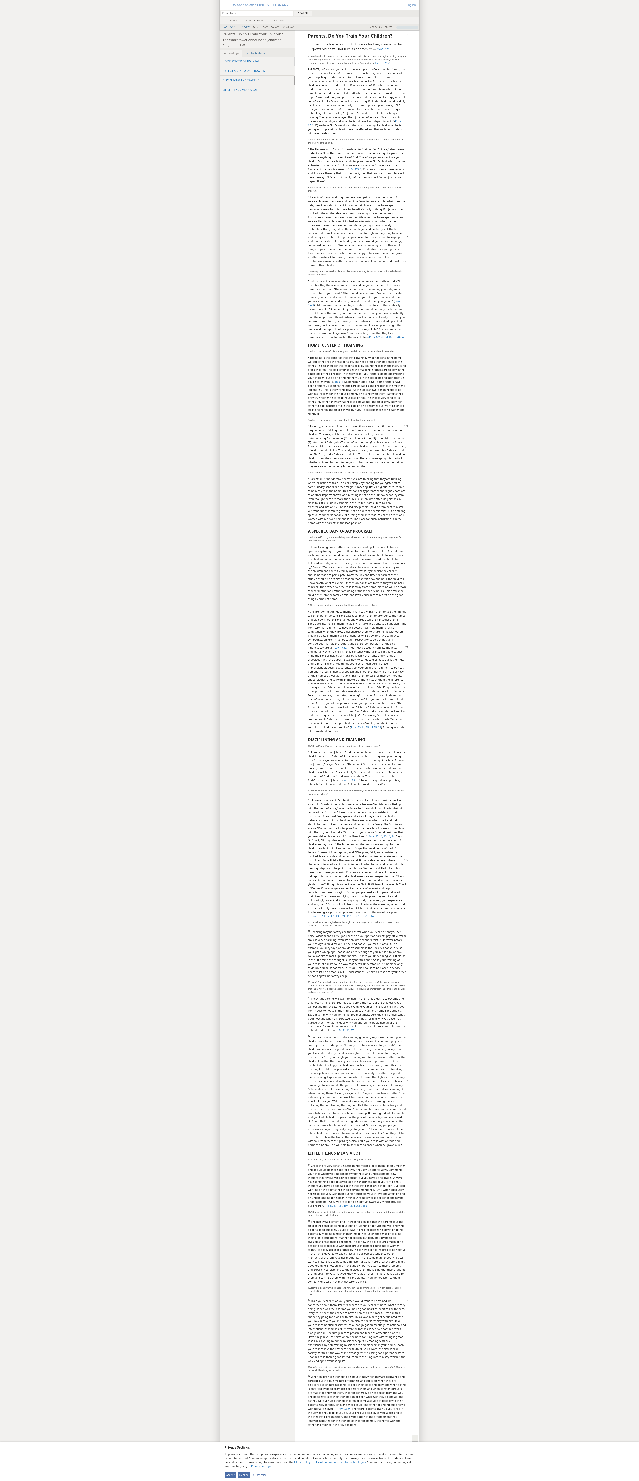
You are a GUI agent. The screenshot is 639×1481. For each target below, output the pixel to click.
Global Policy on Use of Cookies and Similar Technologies (330, 1462)
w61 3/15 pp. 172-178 (237, 27)
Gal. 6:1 (365, 1206)
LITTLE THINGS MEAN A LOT (240, 90)
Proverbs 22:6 (382, 62)
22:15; (358, 916)
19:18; (350, 916)
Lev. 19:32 (341, 647)
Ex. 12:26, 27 (346, 1030)
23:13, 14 (389, 836)
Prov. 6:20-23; (377, 337)
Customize (260, 1475)
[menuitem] (416, 13)
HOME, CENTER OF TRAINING (241, 61)
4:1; (332, 916)
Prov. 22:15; (376, 836)
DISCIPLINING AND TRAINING (241, 80)
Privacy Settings (261, 1466)
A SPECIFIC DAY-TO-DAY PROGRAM (244, 71)
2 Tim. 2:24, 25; (350, 1206)
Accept (230, 1475)
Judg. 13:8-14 (351, 780)
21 (379, 727)
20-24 (400, 337)
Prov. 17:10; (334, 1206)
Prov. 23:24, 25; (360, 727)
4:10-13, (391, 337)
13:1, (338, 916)
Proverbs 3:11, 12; (319, 916)
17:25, (373, 727)
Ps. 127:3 (355, 169)
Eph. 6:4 (338, 382)
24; (344, 916)
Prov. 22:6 (383, 49)
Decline (244, 1475)
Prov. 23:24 (343, 1409)
